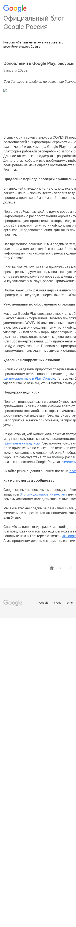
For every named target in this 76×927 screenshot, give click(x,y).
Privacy (57, 602)
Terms (69, 602)
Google (44, 602)
